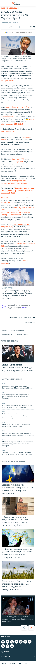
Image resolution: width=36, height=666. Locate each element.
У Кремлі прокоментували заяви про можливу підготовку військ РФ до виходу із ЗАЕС (17, 191)
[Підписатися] (12, 646)
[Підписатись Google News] (7, 642)
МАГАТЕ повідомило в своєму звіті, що (16, 198)
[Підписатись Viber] (25, 642)
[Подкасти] (26, 663)
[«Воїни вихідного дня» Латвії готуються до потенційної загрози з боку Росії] (18, 606)
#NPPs (31, 119)
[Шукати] (32, 663)
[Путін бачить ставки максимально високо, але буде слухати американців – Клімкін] (18, 353)
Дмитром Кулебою (8, 81)
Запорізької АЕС (7, 203)
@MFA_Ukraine (11, 107)
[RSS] (3, 646)
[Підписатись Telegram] (29, 642)
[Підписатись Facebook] (3, 642)
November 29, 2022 (8, 131)
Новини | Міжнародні (10, 8)
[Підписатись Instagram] (21, 642)
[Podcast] (7, 646)
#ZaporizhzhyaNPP (8, 117)
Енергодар (18, 162)
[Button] (13, 27)
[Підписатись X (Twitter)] (12, 642)
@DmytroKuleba (23, 107)
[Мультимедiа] (20, 663)
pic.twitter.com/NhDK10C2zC (12, 124)
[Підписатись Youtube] (16, 642)
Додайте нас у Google (8, 663)
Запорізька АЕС (18, 159)
